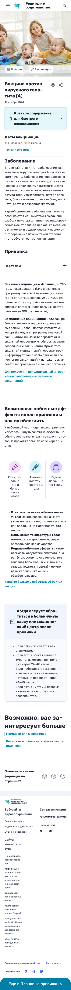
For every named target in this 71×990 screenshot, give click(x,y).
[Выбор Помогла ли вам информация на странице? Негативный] (62, 776)
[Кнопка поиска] (64, 5)
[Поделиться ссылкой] (61, 85)
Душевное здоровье (16, 832)
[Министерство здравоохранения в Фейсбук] (26, 971)
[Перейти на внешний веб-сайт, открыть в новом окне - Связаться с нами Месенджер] (41, 830)
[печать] (53, 85)
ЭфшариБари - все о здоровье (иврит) (13, 897)
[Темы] (7, 6)
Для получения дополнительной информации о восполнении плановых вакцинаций (35, 376)
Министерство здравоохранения (13, 860)
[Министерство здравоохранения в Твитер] (41, 971)
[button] (14, 69)
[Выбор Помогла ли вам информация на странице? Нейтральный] (53, 776)
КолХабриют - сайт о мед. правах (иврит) (13, 909)
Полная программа (17, 149)
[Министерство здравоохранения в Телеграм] (33, 971)
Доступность (53, 963)
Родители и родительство (38, 5)
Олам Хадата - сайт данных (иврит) (12, 943)
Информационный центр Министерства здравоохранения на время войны (13, 878)
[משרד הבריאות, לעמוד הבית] (18, 5)
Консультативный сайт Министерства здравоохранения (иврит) (13, 926)
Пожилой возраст (14, 821)
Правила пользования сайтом (22, 963)
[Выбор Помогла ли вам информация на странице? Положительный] (44, 776)
